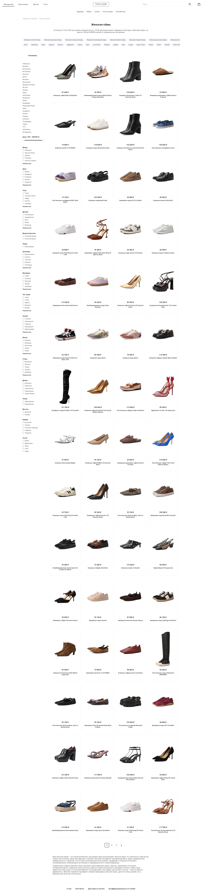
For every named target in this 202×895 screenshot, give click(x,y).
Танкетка (28, 433)
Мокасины (26, 98)
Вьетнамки (27, 82)
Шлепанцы (26, 129)
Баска (27, 222)
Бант (26, 220)
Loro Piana (96, 45)
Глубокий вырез (30, 236)
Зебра (27, 198)
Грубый (27, 369)
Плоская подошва (31, 428)
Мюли (25, 100)
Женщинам (8, 4)
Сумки (97, 12)
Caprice (51, 45)
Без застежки (29, 254)
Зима (27, 446)
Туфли (25, 124)
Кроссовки (26, 95)
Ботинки (26, 74)
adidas (115, 45)
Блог (46, 4)
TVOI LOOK (101, 4)
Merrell (167, 45)
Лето (26, 448)
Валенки (26, 79)
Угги (24, 127)
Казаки (25, 90)
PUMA (151, 45)
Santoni (27, 155)
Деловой (28, 372)
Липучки (28, 259)
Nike (123, 45)
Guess (131, 45)
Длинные (28, 383)
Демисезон (29, 443)
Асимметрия (29, 217)
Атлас (27, 300)
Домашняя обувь (29, 85)
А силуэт (28, 319)
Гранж (27, 367)
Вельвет (28, 305)
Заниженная (29, 404)
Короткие (28, 386)
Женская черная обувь (137, 40)
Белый (27, 172)
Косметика (120, 12)
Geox (43, 45)
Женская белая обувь (118, 40)
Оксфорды (26, 103)
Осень (27, 451)
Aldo (87, 45)
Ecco (25, 45)
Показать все (27, 163)
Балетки (26, 66)
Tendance (34, 45)
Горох (27, 193)
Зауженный (29, 321)
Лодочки (28, 324)
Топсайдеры (27, 121)
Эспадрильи (27, 132)
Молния (28, 262)
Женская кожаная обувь (74, 40)
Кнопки (27, 257)
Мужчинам (23, 4)
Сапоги (25, 113)
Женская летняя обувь (32, 40)
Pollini (159, 45)
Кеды (24, 92)
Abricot (60, 45)
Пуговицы (28, 265)
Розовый (28, 177)
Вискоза (28, 281)
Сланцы (25, 116)
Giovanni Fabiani (30, 160)
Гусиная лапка (30, 196)
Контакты (80, 889)
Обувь (89, 12)
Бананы (28, 340)
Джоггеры (28, 345)
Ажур (27, 297)
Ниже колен (29, 388)
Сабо (24, 108)
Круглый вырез (30, 239)
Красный (28, 182)
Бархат (27, 302)
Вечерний (28, 362)
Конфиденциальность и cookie (122, 889)
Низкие (27, 414)
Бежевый (28, 174)
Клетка (27, 201)
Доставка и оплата (96, 889)
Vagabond (70, 45)
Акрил (27, 276)
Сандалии (26, 111)
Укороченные (29, 393)
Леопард (28, 203)
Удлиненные (29, 391)
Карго (27, 350)
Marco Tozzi (141, 45)
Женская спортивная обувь (96, 40)
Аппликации (29, 214)
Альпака (28, 278)
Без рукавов (29, 246)
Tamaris (107, 45)
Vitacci (80, 45)
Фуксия (27, 179)
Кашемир (28, 286)
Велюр (27, 308)
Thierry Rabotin (178, 45)
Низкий (27, 425)
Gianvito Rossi (30, 153)
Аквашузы (26, 63)
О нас (69, 889)
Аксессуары (108, 12)
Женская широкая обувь (53, 40)
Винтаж (27, 364)
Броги (25, 77)
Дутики (25, 87)
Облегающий (29, 329)
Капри (27, 348)
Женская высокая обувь (158, 40)
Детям (36, 4)
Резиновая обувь (29, 106)
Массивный (29, 327)
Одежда (80, 12)
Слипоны (26, 119)
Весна (27, 441)
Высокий (28, 422)
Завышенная (29, 401)
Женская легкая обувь (179, 40)
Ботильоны (27, 71)
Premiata (28, 158)
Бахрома (28, 225)
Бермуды (28, 343)
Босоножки (27, 69)
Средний (28, 430)
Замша (27, 284)
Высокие (28, 412)
